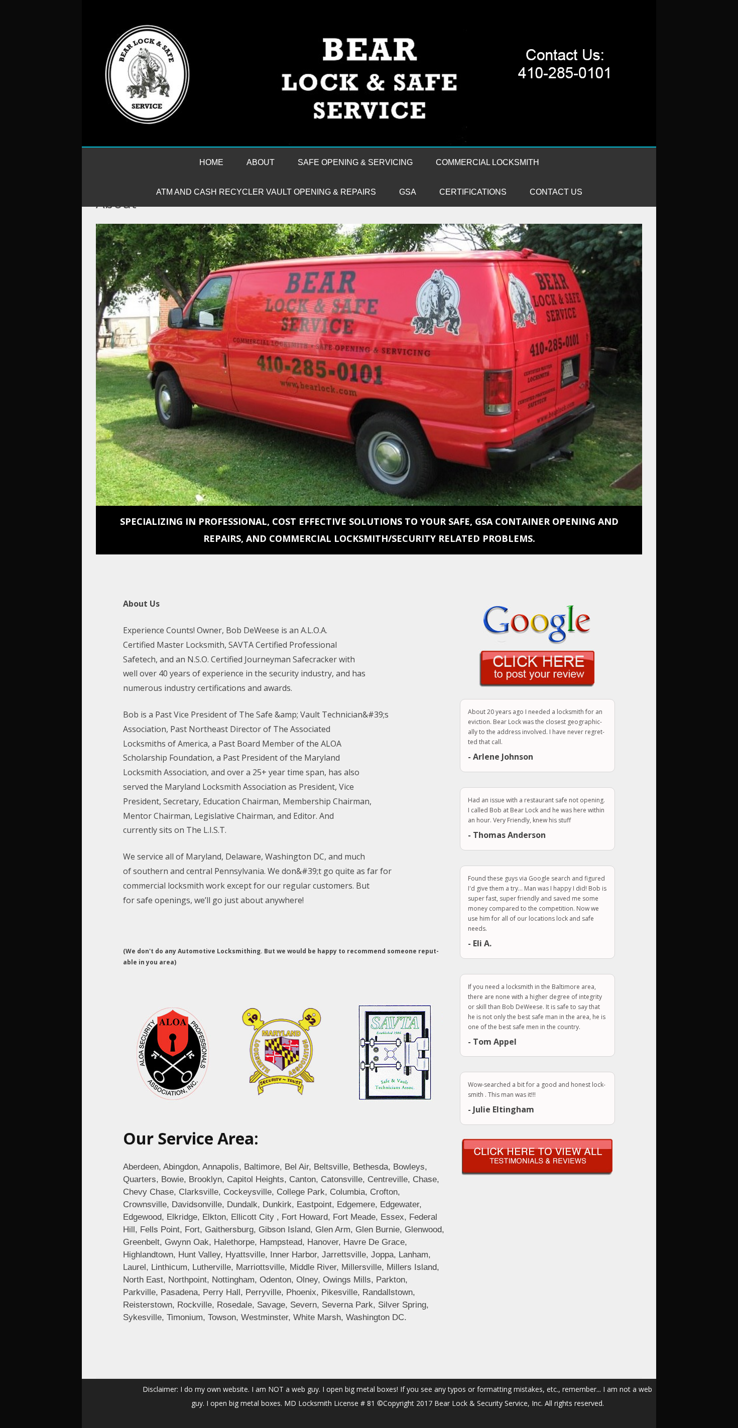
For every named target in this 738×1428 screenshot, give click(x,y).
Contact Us (556, 192)
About (261, 162)
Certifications (473, 192)
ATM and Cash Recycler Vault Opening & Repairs (266, 192)
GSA (407, 192)
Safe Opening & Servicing (355, 162)
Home (211, 162)
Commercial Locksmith (487, 162)
